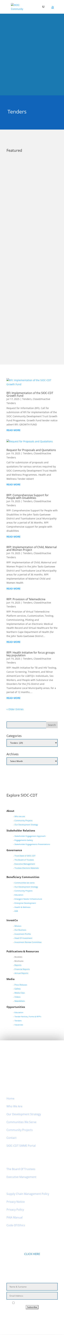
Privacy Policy (15, 1209)
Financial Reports (22, 969)
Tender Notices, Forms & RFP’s (28, 1016)
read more (17, 217)
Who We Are (14, 1106)
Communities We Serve (21, 1122)
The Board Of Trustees (20, 1169)
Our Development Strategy (26, 824)
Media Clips (20, 992)
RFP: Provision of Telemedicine (25, 599)
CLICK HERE (32, 1254)
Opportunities (43, 246)
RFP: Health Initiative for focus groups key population (30, 654)
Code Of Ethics (15, 1225)
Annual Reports (21, 973)
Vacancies (19, 1024)
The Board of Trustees (24, 859)
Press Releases (21, 984)
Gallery (18, 988)
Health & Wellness (22, 907)
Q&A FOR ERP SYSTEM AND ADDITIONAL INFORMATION (27, 175)
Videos (17, 997)
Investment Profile (23, 934)
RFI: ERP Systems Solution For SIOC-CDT (29, 242)
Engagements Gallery (24, 840)
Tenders (29, 246)
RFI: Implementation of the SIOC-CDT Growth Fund (29, 394)
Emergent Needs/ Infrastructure (28, 899)
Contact (11, 1138)
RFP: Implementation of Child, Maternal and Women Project (31, 548)
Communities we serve (24, 882)
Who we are (20, 816)
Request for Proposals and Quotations (31, 450)
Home (10, 1098)
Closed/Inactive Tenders (40, 179)
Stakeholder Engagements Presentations (32, 844)
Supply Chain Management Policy (27, 1194)
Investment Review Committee (28, 942)
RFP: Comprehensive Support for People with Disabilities (27, 496)
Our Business (20, 930)
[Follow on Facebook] (20, 1317)
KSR (16, 911)
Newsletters (20, 1001)
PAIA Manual (14, 1217)
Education (19, 895)
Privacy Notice (15, 1202)
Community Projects (23, 820)
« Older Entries (15, 709)
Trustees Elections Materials (27, 868)
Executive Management (25, 864)
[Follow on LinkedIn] (35, 1317)
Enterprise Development (25, 903)
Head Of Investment (23, 938)
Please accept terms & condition (33, 1303)
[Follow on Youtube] (44, 1317)
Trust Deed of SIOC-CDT (25, 855)
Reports (18, 965)
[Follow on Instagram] (27, 1317)
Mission (18, 926)
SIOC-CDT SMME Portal (21, 1146)
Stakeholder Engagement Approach (30, 836)
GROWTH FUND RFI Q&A (25, 311)
